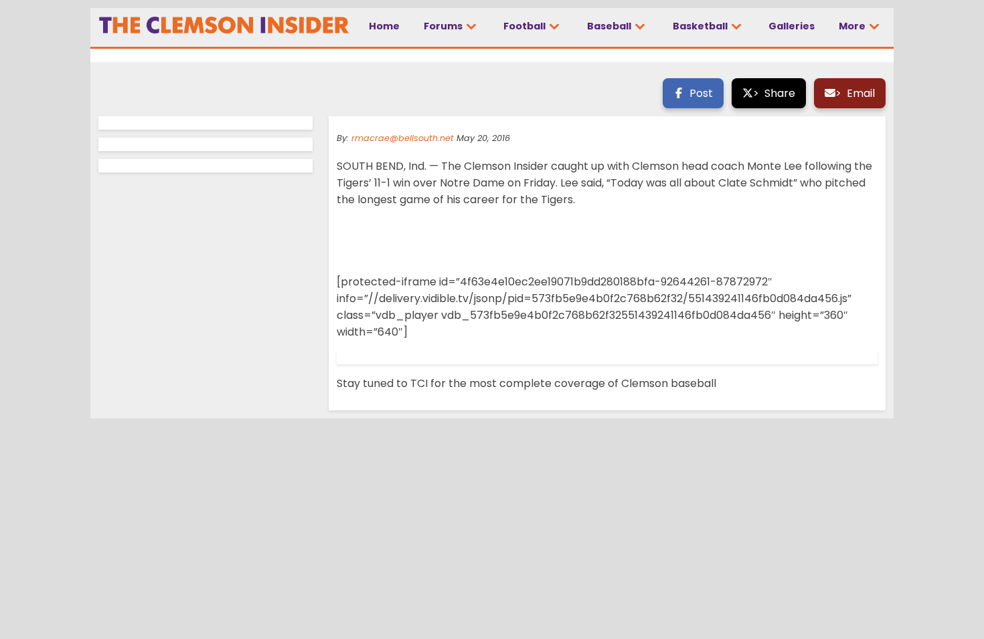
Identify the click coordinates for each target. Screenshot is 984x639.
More (853, 26)
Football (525, 26)
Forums (444, 26)
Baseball (610, 26)
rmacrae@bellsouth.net (402, 138)
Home (384, 26)
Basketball (701, 26)
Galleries (791, 26)
